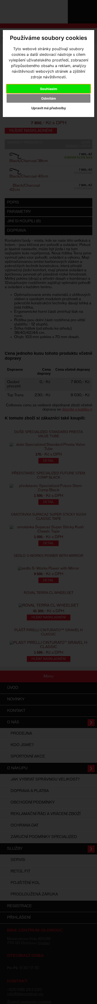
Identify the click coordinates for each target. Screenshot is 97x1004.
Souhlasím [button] (48, 89)
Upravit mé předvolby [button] (48, 108)
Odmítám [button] (48, 98)
